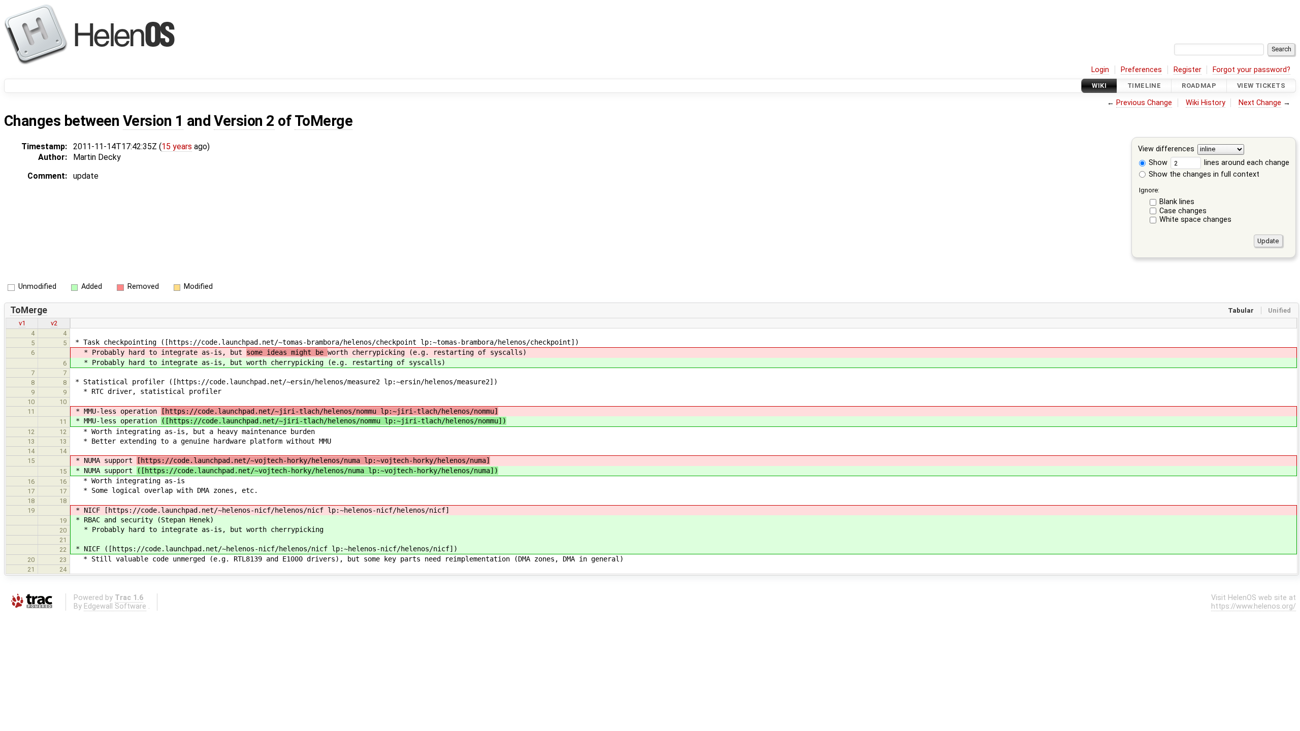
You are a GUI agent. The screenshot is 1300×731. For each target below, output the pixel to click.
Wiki (1099, 85)
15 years (176, 146)
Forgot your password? (1251, 69)
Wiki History (1205, 102)
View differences (1166, 149)
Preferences (1141, 69)
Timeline (1144, 85)
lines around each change (1245, 162)
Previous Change (1144, 102)
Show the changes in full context (1203, 174)
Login (1100, 69)
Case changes (1183, 211)
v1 (22, 323)
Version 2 (244, 120)
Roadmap (1199, 85)
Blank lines (1176, 201)
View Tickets (1261, 85)
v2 (54, 323)
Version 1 (153, 120)
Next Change (1260, 102)
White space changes (1195, 219)
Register (1187, 69)
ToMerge (323, 120)
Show (1157, 162)
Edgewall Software (115, 606)
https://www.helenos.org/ (1253, 606)
